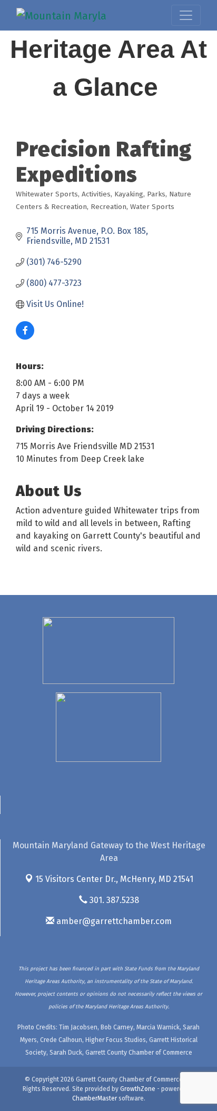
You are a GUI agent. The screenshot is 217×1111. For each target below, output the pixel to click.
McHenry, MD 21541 (114, 879)
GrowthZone (137, 1089)
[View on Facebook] (25, 337)
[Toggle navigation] (186, 15)
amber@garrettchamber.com (113, 921)
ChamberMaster (94, 1098)
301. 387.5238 (113, 900)
